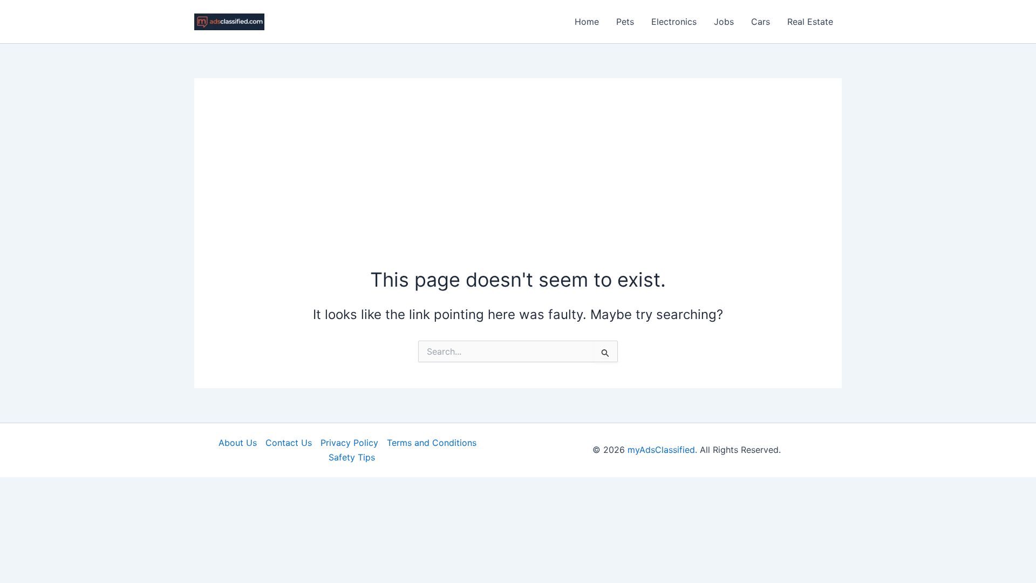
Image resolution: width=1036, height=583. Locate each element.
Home (587, 21)
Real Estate (810, 21)
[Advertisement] (518, 185)
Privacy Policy (349, 442)
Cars (760, 21)
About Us (238, 442)
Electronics (674, 21)
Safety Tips (352, 457)
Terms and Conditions (431, 442)
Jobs (724, 21)
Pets (625, 21)
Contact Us (288, 442)
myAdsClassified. (662, 449)
